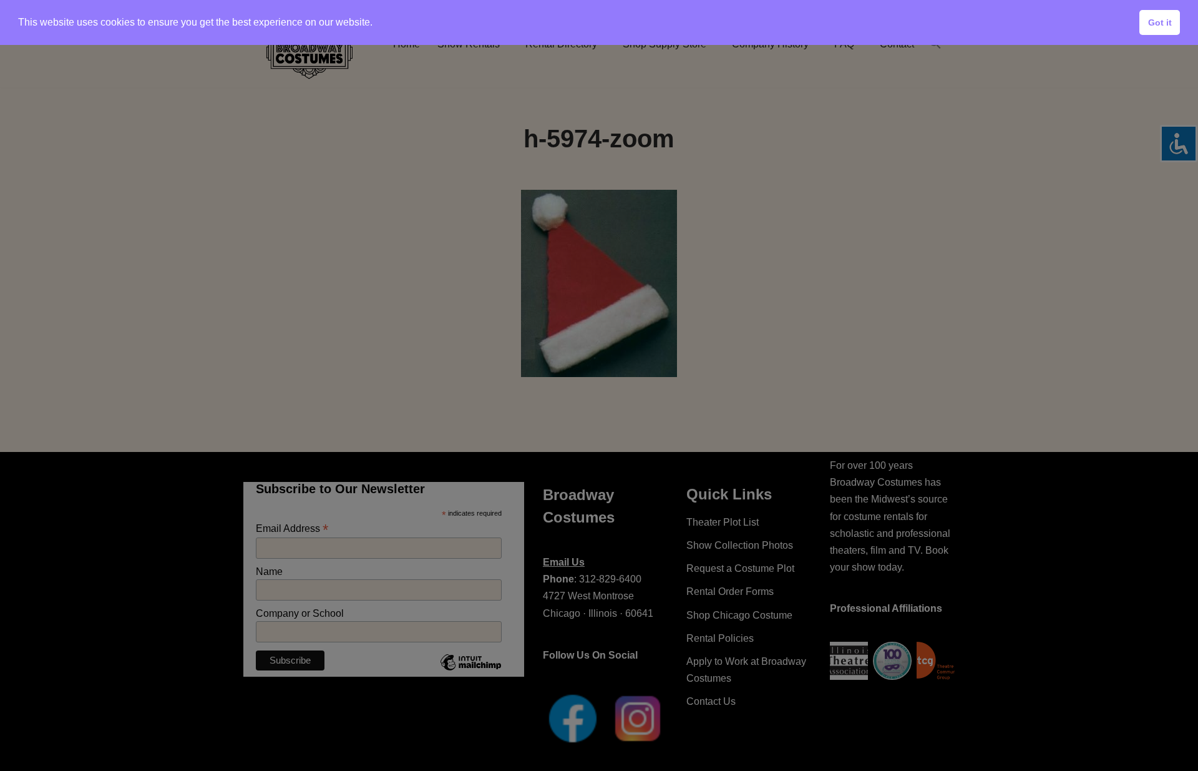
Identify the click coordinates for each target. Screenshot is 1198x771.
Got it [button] (1160, 22)
